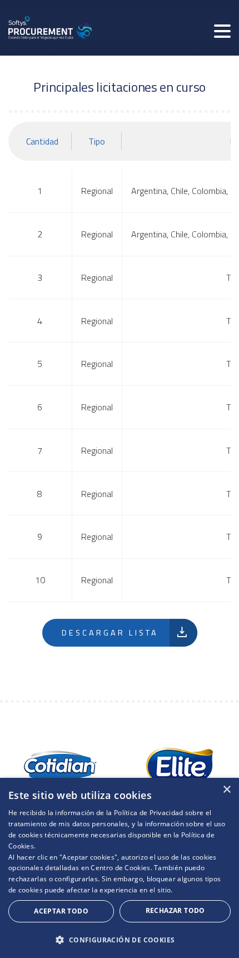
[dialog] (119, 868)
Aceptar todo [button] (61, 911)
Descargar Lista (110, 633)
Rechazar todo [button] (175, 910)
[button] (119, 939)
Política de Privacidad (148, 812)
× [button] (226, 790)
